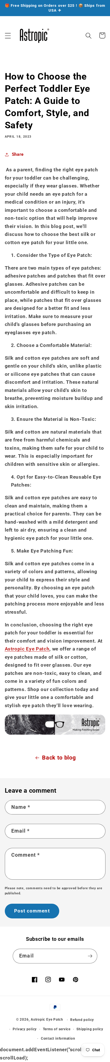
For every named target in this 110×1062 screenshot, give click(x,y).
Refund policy (82, 1020)
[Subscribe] (90, 956)
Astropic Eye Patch (27, 649)
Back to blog (59, 757)
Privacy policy (25, 1029)
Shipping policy (89, 1029)
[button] (7, 35)
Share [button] (18, 154)
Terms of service (57, 1029)
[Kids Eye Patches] (55, 733)
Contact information (58, 1038)
